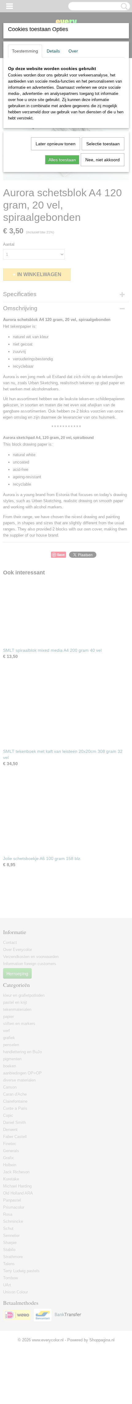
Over (73, 51)
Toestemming (25, 51)
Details (53, 51)
